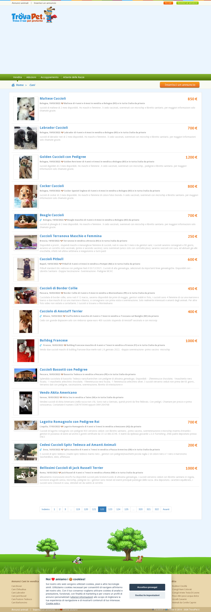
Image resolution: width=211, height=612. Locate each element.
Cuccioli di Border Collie (58, 288)
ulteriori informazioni (81, 597)
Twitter (170, 609)
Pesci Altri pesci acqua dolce (185, 596)
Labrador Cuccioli (54, 128)
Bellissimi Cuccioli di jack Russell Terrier (71, 468)
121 (94, 509)
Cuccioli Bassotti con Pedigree (63, 369)
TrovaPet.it (194, 609)
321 (149, 509)
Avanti (166, 509)
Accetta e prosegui (147, 587)
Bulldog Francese (54, 340)
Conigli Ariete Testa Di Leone (185, 592)
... (71, 509)
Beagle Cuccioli (52, 215)
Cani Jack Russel (19, 596)
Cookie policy (53, 603)
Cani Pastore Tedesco (22, 599)
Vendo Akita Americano (58, 392)
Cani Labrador (18, 592)
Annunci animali (20, 3)
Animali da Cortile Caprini (184, 602)
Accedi (168, 3)
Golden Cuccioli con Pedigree (63, 157)
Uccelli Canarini (179, 599)
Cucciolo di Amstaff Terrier (61, 311)
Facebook (158, 609)
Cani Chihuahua (19, 589)
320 (141, 509)
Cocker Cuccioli (52, 186)
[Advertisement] (105, 49)
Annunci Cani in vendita (25, 581)
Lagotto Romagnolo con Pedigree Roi (69, 422)
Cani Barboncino (19, 602)
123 (110, 509)
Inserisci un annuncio (45, 3)
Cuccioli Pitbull (51, 259)
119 (78, 509)
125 (126, 509)
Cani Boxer (17, 586)
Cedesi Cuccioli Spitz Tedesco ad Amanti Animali (78, 445)
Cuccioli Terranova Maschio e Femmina (71, 236)
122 (103, 509)
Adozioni (31, 77)
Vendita (17, 77)
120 (86, 509)
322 (157, 509)
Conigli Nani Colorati (182, 589)
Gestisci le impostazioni (147, 595)
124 (118, 509)
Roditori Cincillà (179, 586)
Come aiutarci (69, 609)
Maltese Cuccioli (53, 98)
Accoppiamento (50, 77)
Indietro (46, 509)
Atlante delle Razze (73, 77)
